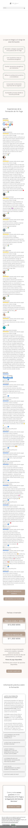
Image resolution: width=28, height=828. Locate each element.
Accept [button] (13, 824)
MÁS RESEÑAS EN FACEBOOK (14, 599)
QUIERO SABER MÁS (14, 671)
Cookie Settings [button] (6, 825)
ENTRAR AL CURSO (14, 807)
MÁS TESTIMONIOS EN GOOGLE (14, 592)
